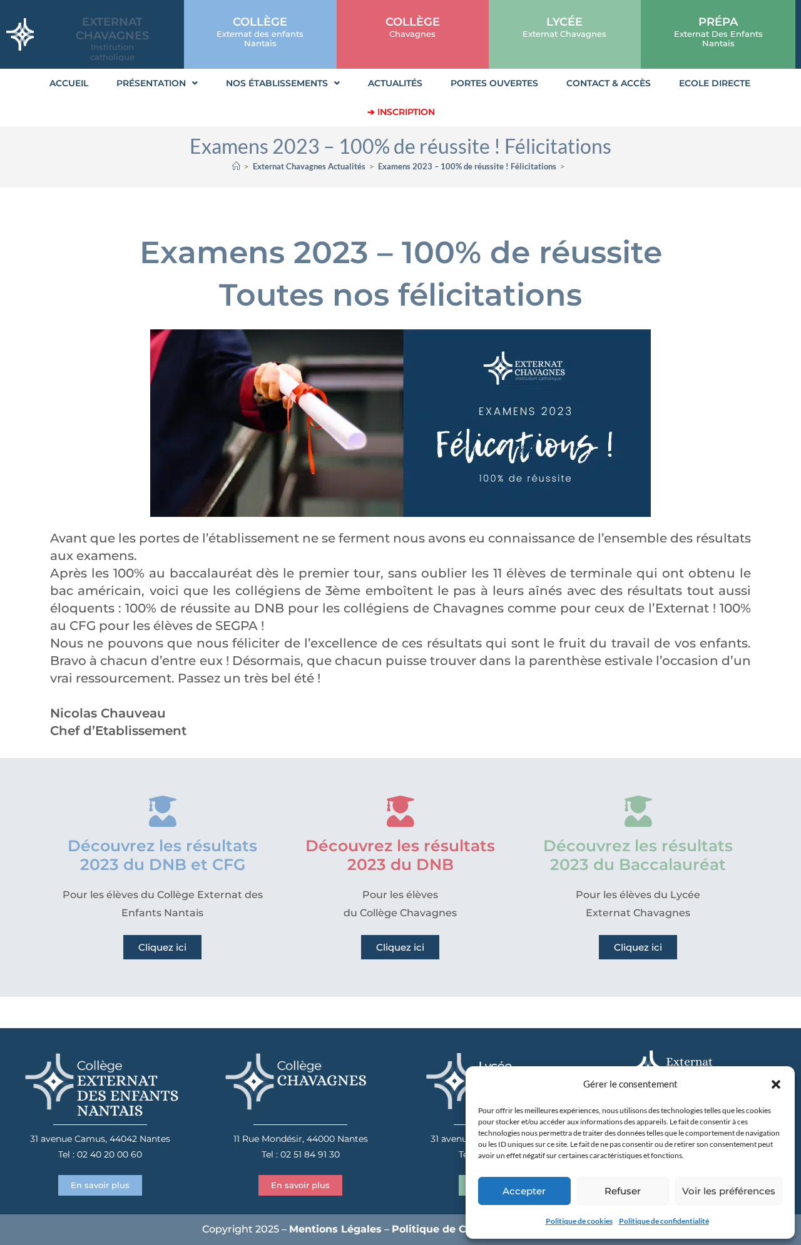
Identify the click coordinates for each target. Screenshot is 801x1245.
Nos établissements (277, 83)
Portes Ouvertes (494, 83)
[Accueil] (236, 166)
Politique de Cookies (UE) (459, 1229)
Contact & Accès (608, 83)
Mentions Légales (335, 1229)
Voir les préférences (728, 1191)
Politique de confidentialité (664, 1221)
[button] (776, 1084)
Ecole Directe (714, 83)
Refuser (623, 1191)
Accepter (524, 1191)
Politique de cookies (579, 1221)
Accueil (68, 83)
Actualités (395, 83)
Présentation (151, 83)
